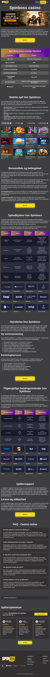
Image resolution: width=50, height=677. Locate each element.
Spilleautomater (42, 123)
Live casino (18, 123)
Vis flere (25, 642)
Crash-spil (30, 123)
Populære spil (5, 123)
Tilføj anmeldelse (41, 614)
